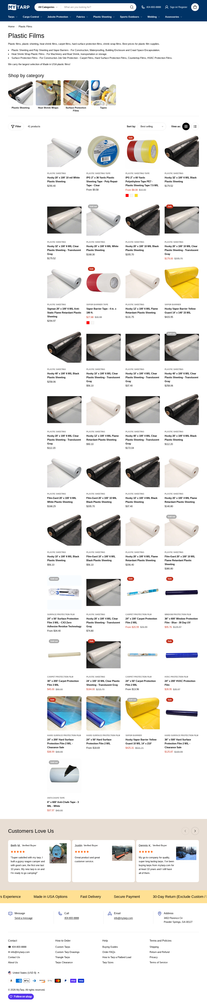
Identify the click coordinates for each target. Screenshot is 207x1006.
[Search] (132, 7)
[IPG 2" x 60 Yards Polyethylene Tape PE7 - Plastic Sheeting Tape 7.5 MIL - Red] (127, 195)
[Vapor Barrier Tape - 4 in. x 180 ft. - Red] (88, 322)
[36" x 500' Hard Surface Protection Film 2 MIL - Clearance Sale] (182, 713)
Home (11, 26)
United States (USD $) (24, 972)
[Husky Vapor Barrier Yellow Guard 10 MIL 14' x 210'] (142, 713)
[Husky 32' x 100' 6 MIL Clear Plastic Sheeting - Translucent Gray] (64, 220)
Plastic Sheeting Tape (98, 173)
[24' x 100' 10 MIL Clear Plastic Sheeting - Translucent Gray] (103, 655)
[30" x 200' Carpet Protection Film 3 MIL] (64, 655)
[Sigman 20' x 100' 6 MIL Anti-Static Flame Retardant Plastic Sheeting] (64, 282)
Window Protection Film (178, 614)
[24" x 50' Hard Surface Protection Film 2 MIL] (103, 713)
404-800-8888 (71, 918)
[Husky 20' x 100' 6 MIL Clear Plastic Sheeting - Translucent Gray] (64, 409)
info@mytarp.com (123, 918)
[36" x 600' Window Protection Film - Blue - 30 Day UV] (182, 592)
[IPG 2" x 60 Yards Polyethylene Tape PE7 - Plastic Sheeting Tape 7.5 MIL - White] (131, 195)
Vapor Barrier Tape (97, 304)
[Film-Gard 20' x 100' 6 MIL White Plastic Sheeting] (64, 472)
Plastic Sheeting (56, 173)
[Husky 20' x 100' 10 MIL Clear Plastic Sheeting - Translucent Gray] (182, 220)
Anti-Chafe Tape (56, 798)
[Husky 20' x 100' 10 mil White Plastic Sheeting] (64, 151)
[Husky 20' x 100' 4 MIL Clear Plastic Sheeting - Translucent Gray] (103, 592)
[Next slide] (195, 831)
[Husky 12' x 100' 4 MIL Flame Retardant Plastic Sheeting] (103, 409)
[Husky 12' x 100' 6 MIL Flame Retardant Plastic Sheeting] (142, 282)
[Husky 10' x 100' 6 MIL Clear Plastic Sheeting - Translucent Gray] (103, 347)
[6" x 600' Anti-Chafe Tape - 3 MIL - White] (64, 776)
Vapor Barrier (173, 304)
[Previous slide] (185, 831)
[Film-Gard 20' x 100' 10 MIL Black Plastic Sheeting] (103, 472)
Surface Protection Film (61, 614)
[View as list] (195, 126)
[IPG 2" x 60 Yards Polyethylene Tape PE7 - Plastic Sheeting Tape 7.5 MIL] (142, 151)
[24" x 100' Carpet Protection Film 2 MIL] (142, 592)
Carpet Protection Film (138, 614)
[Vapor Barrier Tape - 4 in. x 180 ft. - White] (92, 322)
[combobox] (85, 7)
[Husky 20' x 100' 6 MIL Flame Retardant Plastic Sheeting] (142, 530)
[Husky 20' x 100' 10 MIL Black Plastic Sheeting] (142, 220)
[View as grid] (186, 126)
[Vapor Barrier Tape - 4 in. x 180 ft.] (103, 282)
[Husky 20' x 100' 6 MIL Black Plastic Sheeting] (182, 409)
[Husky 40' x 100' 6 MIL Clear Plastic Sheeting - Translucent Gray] (182, 347)
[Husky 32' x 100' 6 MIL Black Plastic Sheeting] (182, 151)
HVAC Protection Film (176, 677)
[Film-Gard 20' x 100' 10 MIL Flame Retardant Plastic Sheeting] (182, 530)
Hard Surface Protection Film (64, 735)
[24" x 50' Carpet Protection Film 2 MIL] (142, 655)
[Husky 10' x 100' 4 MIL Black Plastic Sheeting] (142, 472)
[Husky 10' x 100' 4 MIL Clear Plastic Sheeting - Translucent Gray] (142, 347)
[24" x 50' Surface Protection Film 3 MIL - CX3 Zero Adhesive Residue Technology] (64, 592)
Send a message (24, 918)
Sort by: (131, 126)
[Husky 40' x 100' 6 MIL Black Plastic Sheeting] (64, 347)
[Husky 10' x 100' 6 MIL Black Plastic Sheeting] (64, 530)
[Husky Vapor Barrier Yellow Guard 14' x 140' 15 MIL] (182, 282)
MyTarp (20, 989)
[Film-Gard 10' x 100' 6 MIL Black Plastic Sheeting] (103, 530)
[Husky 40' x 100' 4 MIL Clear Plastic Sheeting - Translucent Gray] (142, 409)
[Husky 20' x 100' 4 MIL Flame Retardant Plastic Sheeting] (182, 472)
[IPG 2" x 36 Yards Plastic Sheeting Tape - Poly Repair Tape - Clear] (103, 151)
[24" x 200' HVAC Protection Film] (182, 655)
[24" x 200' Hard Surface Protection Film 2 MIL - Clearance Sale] (64, 713)
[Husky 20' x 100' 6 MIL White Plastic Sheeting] (103, 220)
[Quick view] (77, 141)
